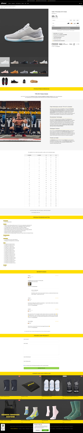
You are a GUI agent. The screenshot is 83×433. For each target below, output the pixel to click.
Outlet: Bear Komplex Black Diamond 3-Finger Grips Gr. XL (71, 396)
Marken (23, 3)
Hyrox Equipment (65, 426)
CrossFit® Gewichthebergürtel (19, 426)
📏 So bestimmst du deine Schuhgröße (59, 40)
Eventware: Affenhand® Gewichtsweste (5, 420)
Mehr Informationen (34, 286)
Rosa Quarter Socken (45, 420)
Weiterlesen (64, 398)
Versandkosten (58, 46)
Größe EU (53, 20)
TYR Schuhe (26, 426)
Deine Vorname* (26, 339)
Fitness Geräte (30, 426)
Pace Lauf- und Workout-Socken (25, 420)
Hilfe (25, 3)
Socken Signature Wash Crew (67, 420)
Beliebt (10, 3)
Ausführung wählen (3, 398)
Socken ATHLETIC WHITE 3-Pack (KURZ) (47, 396)
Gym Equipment (18, 3)
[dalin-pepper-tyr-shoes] (20, 121)
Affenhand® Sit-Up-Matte (24, 396)
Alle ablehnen (38, 430)
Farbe (53, 23)
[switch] (3, 429)
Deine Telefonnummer (27, 361)
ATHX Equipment (70, 426)
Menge (53, 25)
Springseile (61, 426)
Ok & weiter (45, 430)
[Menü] (4, 424)
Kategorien (13, 3)
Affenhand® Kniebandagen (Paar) (4, 396)
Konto (28, 3)
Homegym (51, 426)
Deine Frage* (26, 343)
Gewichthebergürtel (56, 426)
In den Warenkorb (65, 28)
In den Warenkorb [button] (23, 398)
